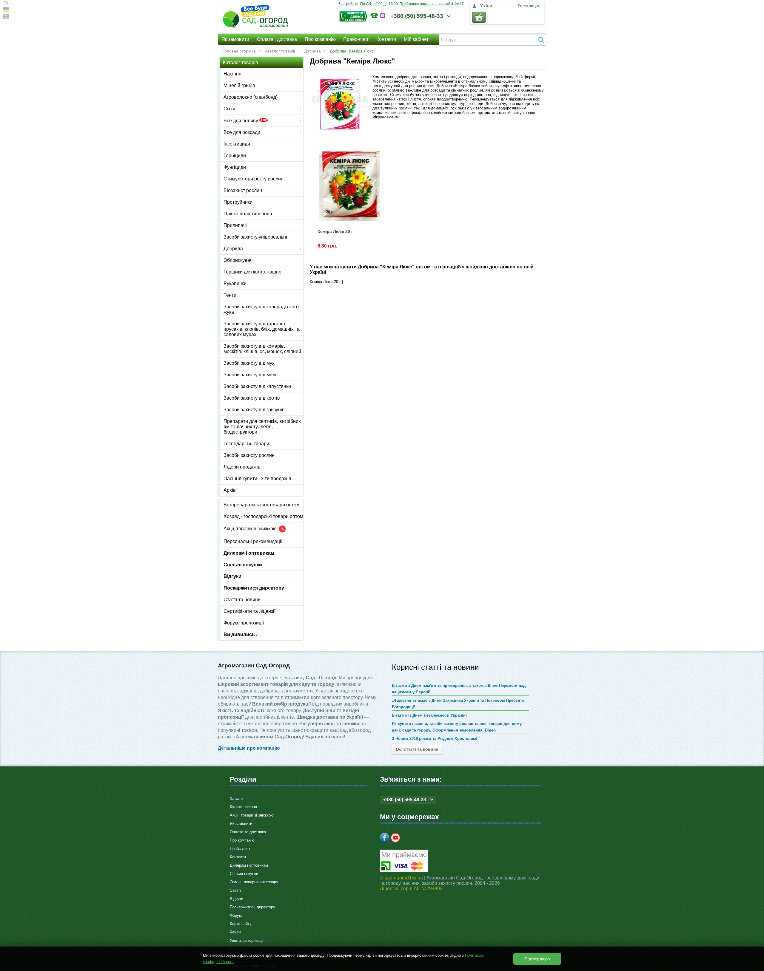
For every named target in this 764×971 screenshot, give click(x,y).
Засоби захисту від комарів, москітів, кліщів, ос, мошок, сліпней (262, 349)
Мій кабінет (416, 39)
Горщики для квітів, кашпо (252, 271)
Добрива (312, 51)
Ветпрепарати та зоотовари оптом (262, 504)
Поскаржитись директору (252, 907)
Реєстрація (528, 5)
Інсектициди (237, 143)
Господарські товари (246, 443)
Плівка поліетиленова (248, 213)
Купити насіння (243, 807)
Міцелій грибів (239, 85)
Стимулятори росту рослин (254, 178)
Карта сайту (241, 923)
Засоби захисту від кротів (252, 398)
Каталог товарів (280, 51)
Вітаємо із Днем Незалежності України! (429, 715)
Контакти (386, 39)
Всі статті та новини (417, 749)
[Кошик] (479, 17)
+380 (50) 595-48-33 (416, 16)
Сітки (229, 108)
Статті (235, 890)
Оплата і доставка (277, 39)
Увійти (486, 5)
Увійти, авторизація (247, 940)
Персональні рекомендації (253, 541)
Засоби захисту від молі (250, 374)
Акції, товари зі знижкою (251, 528)
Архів (230, 490)
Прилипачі (235, 225)
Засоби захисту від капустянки (257, 386)
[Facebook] (384, 837)
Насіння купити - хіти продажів (257, 478)
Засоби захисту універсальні (255, 236)
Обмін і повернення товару (254, 882)
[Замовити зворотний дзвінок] (354, 15)
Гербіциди (235, 155)
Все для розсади (242, 132)
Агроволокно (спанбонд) (251, 97)
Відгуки (232, 576)
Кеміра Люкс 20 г (335, 231)
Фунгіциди (235, 167)
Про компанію (320, 39)
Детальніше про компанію (249, 748)
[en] (6, 17)
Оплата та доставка (248, 832)
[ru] (6, 3)
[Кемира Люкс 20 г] (349, 186)
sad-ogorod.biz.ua (404, 877)
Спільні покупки (243, 564)
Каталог (237, 798)
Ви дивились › (241, 634)
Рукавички (235, 283)
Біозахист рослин (243, 190)
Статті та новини (242, 599)
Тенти (230, 295)
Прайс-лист (356, 39)
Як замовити (235, 39)
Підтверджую (537, 958)
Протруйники (238, 202)
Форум (236, 915)
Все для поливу (241, 120)
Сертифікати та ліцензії (249, 611)
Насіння (232, 73)
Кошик (235, 932)
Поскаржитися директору (254, 587)
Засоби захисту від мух (249, 363)
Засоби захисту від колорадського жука (261, 309)
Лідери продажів (242, 466)
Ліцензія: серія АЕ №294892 (411, 888)
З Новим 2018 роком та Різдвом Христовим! (434, 738)
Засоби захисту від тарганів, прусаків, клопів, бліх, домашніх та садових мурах (262, 329)
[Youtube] (395, 837)
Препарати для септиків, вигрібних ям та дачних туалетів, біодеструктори (262, 427)
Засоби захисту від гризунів (254, 409)
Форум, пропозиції (244, 622)
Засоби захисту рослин (249, 455)
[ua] (6, 10)
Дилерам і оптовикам (249, 553)
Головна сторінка (239, 51)
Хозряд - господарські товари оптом (263, 516)
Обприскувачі (239, 260)
